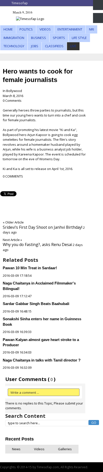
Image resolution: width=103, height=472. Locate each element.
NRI (91, 29)
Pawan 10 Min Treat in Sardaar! (30, 268)
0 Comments (12, 100)
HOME (8, 29)
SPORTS (59, 38)
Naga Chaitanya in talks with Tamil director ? (41, 360)
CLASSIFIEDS (54, 46)
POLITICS (26, 29)
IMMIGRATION (14, 38)
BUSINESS (38, 38)
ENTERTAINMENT (70, 29)
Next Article (12, 240)
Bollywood (14, 90)
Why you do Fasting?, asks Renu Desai (37, 244)
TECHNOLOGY (14, 46)
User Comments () (30, 379)
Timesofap (20, 3)
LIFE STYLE (79, 38)
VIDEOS (45, 29)
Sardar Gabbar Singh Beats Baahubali (36, 304)
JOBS (34, 46)
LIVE (73, 46)
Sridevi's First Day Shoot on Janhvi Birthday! (42, 227)
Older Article (13, 222)
